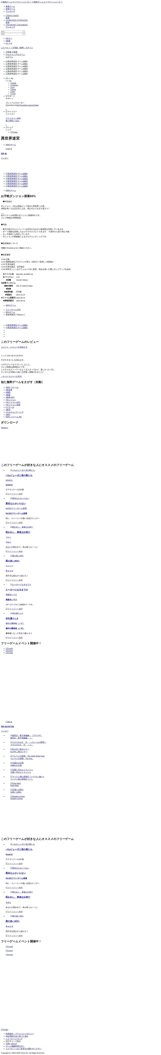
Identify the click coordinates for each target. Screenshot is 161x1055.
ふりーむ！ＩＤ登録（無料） (13, 48)
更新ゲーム (10, 9)
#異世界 (9, 390)
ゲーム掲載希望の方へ (15, 1046)
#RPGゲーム (11, 145)
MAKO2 (9, 480)
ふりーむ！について (14, 1039)
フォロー (4, 158)
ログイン (29, 48)
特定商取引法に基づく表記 (17, 1036)
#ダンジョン (11, 400)
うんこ (8, 537)
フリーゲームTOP (13, 310)
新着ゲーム (10, 6)
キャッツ (9, 566)
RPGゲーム (10, 312)
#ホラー (9, 38)
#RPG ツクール (12, 387)
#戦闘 (8, 392)
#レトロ (9, 43)
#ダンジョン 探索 (13, 405)
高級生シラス (11, 595)
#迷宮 (8, 410)
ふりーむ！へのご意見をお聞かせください (23, 1049)
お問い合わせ (11, 1044)
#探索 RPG (10, 397)
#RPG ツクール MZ (14, 417)
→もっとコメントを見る (11, 376)
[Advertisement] (44, 165)
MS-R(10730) (7, 726)
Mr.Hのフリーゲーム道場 (16, 508)
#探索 (8, 41)
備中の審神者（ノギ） (15, 623)
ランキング (10, 11)
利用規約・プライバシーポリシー (20, 1034)
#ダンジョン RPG (13, 402)
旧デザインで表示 (13, 1041)
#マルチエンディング (15, 412)
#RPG (8, 415)
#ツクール (10, 407)
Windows (4, 428)
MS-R (4, 153)
